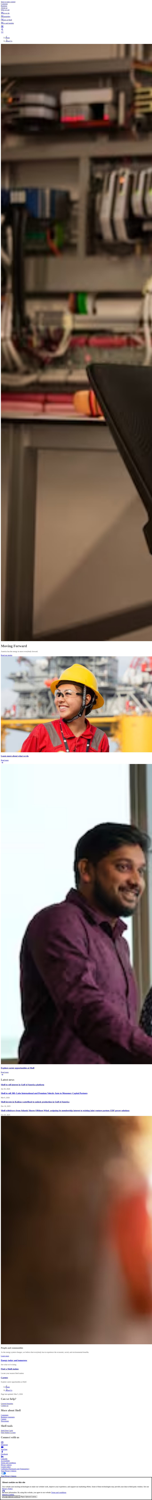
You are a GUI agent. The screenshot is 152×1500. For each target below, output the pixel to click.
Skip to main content (8, 2)
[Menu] (76, 32)
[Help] (76, 27)
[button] (76, 10)
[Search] (76, 29)
